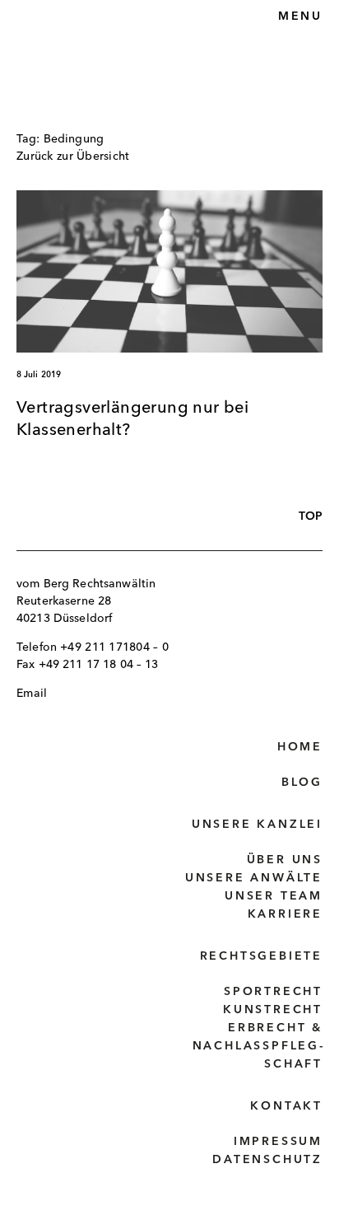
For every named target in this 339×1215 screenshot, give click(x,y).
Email (31, 693)
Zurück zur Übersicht (73, 156)
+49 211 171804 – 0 (114, 647)
